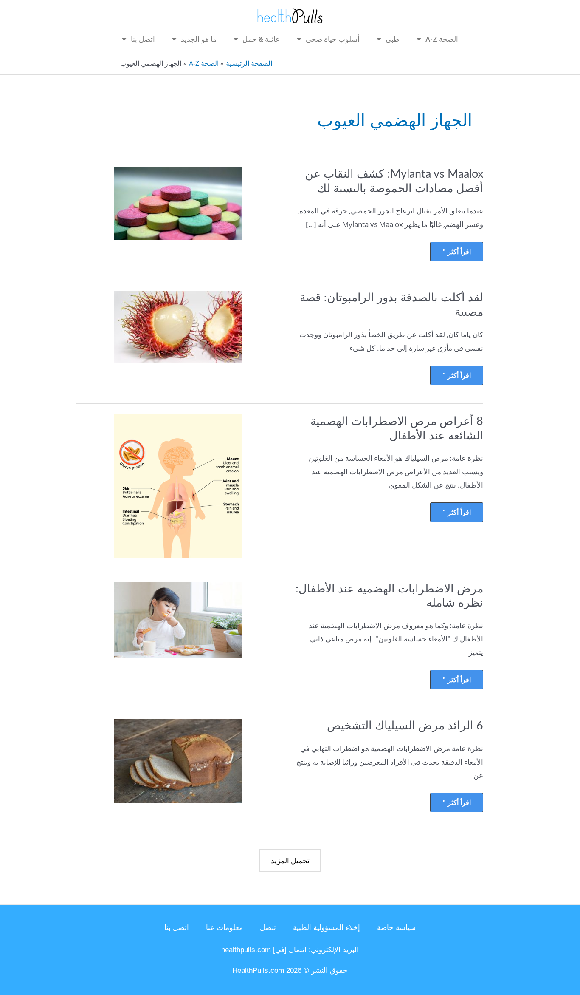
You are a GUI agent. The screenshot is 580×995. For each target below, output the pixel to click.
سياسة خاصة (396, 928)
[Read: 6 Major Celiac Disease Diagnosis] (178, 760)
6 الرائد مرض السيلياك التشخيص (405, 725)
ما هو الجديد (199, 39)
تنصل (268, 928)
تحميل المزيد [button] (290, 860)
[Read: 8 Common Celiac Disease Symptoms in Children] (178, 485)
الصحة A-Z (441, 39)
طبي (393, 39)
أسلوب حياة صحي (333, 39)
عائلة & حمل (261, 39)
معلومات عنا (224, 928)
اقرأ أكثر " (456, 249)
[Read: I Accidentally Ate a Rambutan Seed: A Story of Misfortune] (178, 326)
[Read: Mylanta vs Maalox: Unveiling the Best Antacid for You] (178, 202)
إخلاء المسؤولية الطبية (326, 928)
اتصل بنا (143, 39)
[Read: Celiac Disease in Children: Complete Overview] (178, 619)
